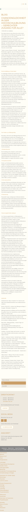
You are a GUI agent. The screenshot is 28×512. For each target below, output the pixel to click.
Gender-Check (3, 465)
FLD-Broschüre (7, 427)
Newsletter (4, 386)
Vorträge (2, 485)
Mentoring (2, 469)
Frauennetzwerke (4, 492)
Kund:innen (3, 496)
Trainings (2, 486)
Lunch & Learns (4, 480)
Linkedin (5, 420)
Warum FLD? (3, 456)
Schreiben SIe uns (7, 401)
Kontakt (5, 408)
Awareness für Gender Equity (7, 475)
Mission (2, 454)
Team (1, 458)
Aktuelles (2, 502)
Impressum (4, 448)
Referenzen (3, 494)
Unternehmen (3, 452)
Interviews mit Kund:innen (6, 498)
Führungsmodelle (4, 467)
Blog (3, 383)
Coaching (2, 488)
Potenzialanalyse (4, 490)
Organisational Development (7, 464)
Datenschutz (11, 448)
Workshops (3, 477)
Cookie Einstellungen (19, 448)
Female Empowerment (5, 483)
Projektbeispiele (4, 500)
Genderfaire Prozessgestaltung (8, 471)
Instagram (2, 420)
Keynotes (2, 479)
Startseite (6, 4)
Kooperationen (3, 459)
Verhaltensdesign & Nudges (7, 472)
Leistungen (3, 462)
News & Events (5, 380)
